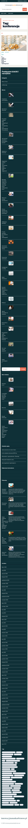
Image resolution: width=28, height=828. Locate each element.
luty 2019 (4, 691)
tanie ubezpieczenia (15, 790)
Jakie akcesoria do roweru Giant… (9, 449)
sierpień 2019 (5, 671)
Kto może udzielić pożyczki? (4, 349)
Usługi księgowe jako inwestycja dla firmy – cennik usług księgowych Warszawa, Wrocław (5, 523)
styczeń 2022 (5, 626)
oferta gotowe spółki (6, 777)
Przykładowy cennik (18, 783)
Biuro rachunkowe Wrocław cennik (8, 758)
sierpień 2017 (5, 740)
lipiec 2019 (4, 675)
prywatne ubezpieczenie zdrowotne (8, 781)
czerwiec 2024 (5, 606)
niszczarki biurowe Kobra (7, 773)
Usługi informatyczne (4, 361)
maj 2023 (4, 612)
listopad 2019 (5, 662)
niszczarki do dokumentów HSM (19, 773)
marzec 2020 (4, 649)
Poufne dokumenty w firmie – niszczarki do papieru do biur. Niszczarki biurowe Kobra (5, 432)
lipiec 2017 (4, 744)
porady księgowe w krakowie (16, 777)
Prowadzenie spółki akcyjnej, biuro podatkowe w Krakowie (4, 336)
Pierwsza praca (4, 384)
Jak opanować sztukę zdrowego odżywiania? (4, 540)
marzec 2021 (4, 635)
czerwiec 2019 (5, 678)
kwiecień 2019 (5, 685)
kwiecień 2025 (5, 586)
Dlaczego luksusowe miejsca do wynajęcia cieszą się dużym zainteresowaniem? (5, 184)
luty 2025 (4, 590)
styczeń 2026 (5, 573)
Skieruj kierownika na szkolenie (5, 313)
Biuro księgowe (19, 752)
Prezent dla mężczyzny (4, 258)
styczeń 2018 (5, 734)
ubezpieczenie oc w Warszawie (8, 798)
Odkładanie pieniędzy (4, 222)
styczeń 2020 (5, 655)
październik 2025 (5, 580)
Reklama (4, 302)
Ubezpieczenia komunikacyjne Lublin (9, 794)
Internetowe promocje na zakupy (4, 247)
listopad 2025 (5, 576)
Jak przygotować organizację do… (9, 463)
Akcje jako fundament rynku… (8, 459)
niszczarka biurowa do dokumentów (9, 771)
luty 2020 (4, 652)
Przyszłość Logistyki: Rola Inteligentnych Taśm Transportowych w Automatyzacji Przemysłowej (5, 124)
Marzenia (4, 407)
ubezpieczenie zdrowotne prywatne (8, 800)
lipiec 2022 (4, 619)
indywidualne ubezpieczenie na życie (9, 764)
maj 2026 (4, 570)
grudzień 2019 (5, 658)
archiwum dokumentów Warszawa (8, 752)
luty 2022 (4, 622)
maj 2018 (4, 721)
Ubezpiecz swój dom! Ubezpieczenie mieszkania (5, 491)
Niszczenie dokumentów (19, 775)
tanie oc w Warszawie (6, 790)
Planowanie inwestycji (4, 504)
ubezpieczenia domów (17, 792)
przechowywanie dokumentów (8, 783)
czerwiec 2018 (5, 717)
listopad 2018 (5, 701)
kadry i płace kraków (6, 769)
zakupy (21, 804)
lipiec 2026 (4, 567)
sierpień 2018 (5, 711)
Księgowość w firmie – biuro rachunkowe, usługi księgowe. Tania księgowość (4, 166)
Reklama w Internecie (4, 152)
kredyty (12, 769)
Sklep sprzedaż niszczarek (15, 785)
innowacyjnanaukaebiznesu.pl (14, 818)
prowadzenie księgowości (7, 779)
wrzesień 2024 (5, 599)
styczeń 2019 (5, 694)
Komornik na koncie (4, 323)
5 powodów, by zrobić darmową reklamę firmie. (4, 396)
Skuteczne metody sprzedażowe (5, 199)
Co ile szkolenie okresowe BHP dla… (10, 453)
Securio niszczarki (5, 785)
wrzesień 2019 (5, 668)
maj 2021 (4, 629)
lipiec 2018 (4, 714)
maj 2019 (4, 681)
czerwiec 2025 (5, 583)
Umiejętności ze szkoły (4, 268)
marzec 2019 (4, 688)
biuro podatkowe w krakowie (7, 754)
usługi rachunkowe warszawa (7, 804)
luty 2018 (4, 731)
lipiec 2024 (4, 603)
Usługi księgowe (5, 802)
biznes (3, 760)
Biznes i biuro (3, 13)
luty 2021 (4, 639)
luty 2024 (4, 609)
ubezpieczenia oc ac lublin (7, 796)
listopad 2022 (5, 616)
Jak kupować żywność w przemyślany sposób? (4, 140)
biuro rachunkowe (17, 754)
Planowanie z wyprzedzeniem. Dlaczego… (11, 456)
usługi (18, 800)
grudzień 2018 (5, 698)
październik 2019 (5, 665)
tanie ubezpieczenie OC (6, 792)
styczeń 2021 (5, 642)
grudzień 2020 (5, 645)
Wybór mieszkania (4, 278)
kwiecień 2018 (5, 724)
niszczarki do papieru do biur (7, 775)
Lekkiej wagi (10, 13)
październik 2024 (5, 596)
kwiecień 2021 (5, 632)
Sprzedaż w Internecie (4, 109)
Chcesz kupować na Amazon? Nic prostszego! (5, 211)
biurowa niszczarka (20, 758)
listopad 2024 (5, 593)
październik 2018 (5, 704)
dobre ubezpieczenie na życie (7, 762)
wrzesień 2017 (5, 737)
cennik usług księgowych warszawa (13, 760)
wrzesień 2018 (5, 708)
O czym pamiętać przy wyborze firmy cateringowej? (5, 234)
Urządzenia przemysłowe (4, 99)
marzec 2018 (4, 727)
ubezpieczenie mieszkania (19, 796)
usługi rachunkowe (13, 802)
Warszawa (17, 804)
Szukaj (25, 9)
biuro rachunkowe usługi (6, 756)
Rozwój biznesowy (4, 417)
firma (16, 762)
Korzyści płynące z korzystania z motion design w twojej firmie (4, 291)
